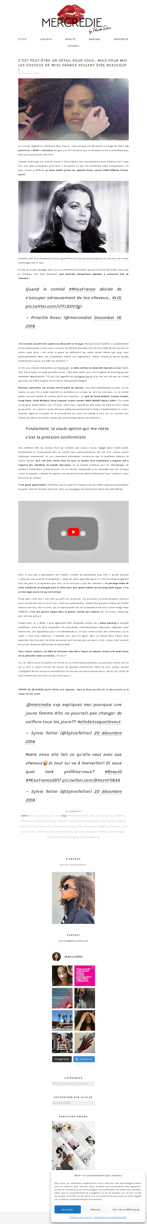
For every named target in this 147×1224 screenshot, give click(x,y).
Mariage (95, 39)
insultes (114, 826)
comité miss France (33, 826)
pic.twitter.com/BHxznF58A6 (91, 780)
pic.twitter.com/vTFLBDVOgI (53, 306)
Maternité (121, 39)
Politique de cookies (81, 1217)
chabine (120, 815)
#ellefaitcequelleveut (98, 721)
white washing (90, 837)
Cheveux (46, 39)
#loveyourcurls (79, 815)
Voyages (74, 46)
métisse (42, 831)
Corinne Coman (58, 826)
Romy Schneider (96, 831)
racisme (79, 831)
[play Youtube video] (73, 532)
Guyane (103, 826)
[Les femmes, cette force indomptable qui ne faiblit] (84, 976)
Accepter (68, 1209)
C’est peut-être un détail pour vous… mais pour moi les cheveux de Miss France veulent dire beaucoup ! (72, 65)
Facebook (63, 368)
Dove (72, 826)
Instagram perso (83, 376)
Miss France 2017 (60, 831)
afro (92, 815)
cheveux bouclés (44, 820)
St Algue (73, 837)
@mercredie (38, 704)
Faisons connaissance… (73, 864)
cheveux (26, 820)
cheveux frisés (66, 820)
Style (22, 39)
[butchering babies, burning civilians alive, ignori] (62, 998)
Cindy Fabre (106, 820)
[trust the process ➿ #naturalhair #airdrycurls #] (62, 976)
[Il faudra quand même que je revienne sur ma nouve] (84, 1020)
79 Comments (73, 811)
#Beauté (113, 771)
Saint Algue (117, 831)
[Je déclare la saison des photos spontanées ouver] (62, 1043)
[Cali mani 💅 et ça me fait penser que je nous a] (84, 1043)
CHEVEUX (43, 816)
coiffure (121, 820)
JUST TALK (55, 816)
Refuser (96, 1209)
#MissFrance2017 (43, 780)
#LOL (117, 297)
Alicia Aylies (105, 815)
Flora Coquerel (87, 826)
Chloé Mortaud (87, 820)
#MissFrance (82, 289)
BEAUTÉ (34, 816)
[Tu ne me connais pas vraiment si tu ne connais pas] (62, 1020)
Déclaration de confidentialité (110, 1217)
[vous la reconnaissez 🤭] (84, 998)
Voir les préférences (126, 1209)
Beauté (71, 39)
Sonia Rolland (56, 837)
